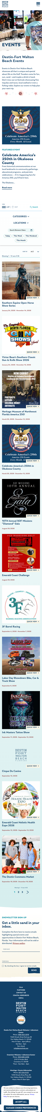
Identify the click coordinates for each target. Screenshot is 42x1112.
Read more (7, 188)
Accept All (21, 1102)
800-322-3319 (23, 1035)
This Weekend (31, 236)
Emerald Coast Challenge (15, 575)
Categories (20, 216)
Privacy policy (19, 943)
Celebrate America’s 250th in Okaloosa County (18, 467)
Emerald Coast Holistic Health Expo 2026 (18, 824)
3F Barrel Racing (11, 627)
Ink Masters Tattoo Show (16, 732)
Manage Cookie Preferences (21, 1108)
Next (28, 892)
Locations (19, 223)
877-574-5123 (24, 1072)
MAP (16, 207)
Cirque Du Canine (11, 771)
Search (35, 207)
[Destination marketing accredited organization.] (21, 1020)
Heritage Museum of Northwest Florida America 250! (19, 413)
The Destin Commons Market (18, 877)
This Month (21, 240)
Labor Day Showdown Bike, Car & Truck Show (20, 679)
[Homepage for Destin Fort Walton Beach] (21, 1007)
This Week (18, 236)
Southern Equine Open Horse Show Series (18, 304)
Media (21, 998)
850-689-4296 (23, 1057)
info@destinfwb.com (21, 1048)
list (8, 207)
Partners (21, 990)
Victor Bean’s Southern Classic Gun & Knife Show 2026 (18, 359)
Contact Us (21, 993)
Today (7, 236)
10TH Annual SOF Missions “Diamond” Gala (17, 522)
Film (21, 987)
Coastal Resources (21, 995)
